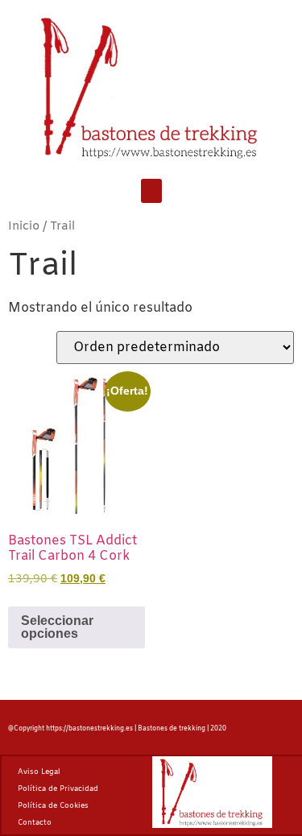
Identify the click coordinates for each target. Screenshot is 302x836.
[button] (151, 191)
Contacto (35, 823)
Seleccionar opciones (57, 627)
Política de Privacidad (58, 789)
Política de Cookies (53, 806)
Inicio (23, 226)
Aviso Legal (39, 772)
